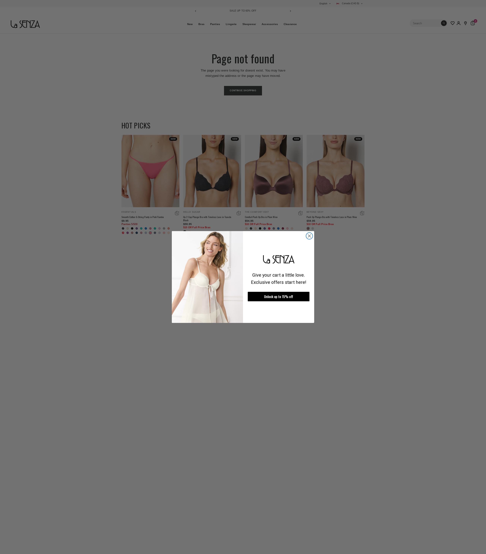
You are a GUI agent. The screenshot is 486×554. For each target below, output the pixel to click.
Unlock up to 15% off (278, 296)
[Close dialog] (309, 236)
